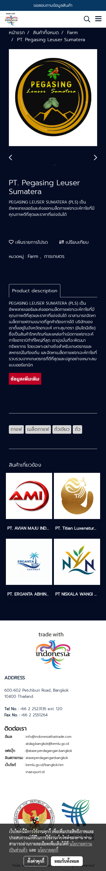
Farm (34, 256)
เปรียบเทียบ (76, 242)
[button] (85, 19)
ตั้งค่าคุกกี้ (35, 861)
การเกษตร (54, 256)
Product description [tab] (34, 290)
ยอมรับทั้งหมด (66, 861)
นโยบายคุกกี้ (48, 849)
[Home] (53, 649)
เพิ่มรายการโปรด (31, 242)
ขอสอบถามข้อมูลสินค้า (53, 5)
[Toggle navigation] (98, 19)
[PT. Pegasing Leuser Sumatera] (53, 97)
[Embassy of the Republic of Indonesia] (53, 819)
